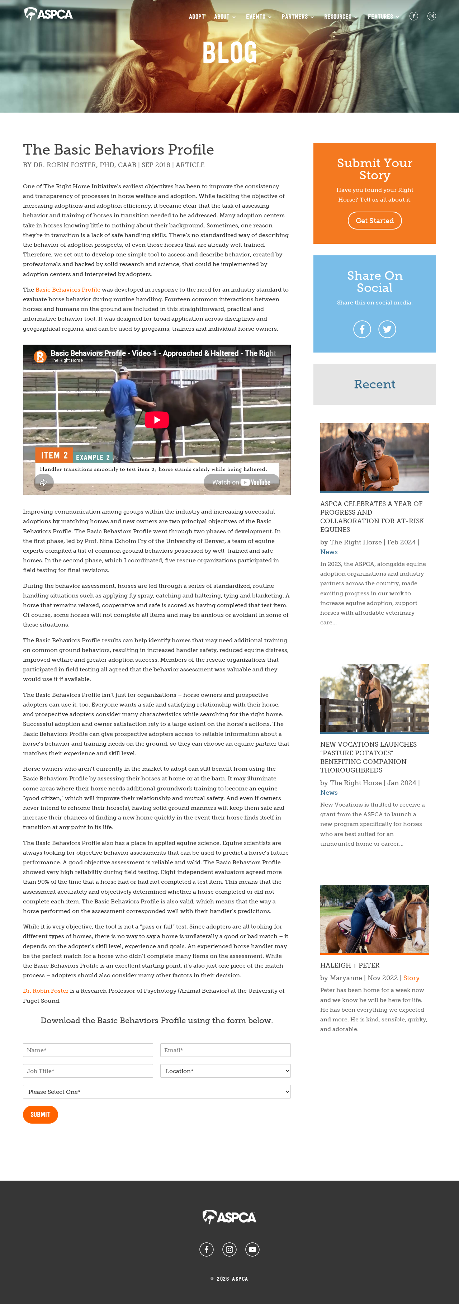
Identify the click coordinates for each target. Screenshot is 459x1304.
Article (190, 165)
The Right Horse (356, 542)
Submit (40, 1115)
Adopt (197, 17)
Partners (295, 17)
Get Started (375, 220)
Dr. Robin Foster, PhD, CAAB (84, 165)
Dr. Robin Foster (45, 990)
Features (380, 17)
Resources (337, 17)
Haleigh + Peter (350, 965)
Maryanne (346, 978)
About (222, 17)
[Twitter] (387, 329)
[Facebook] (362, 329)
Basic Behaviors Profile (68, 289)
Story (411, 978)
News (329, 552)
